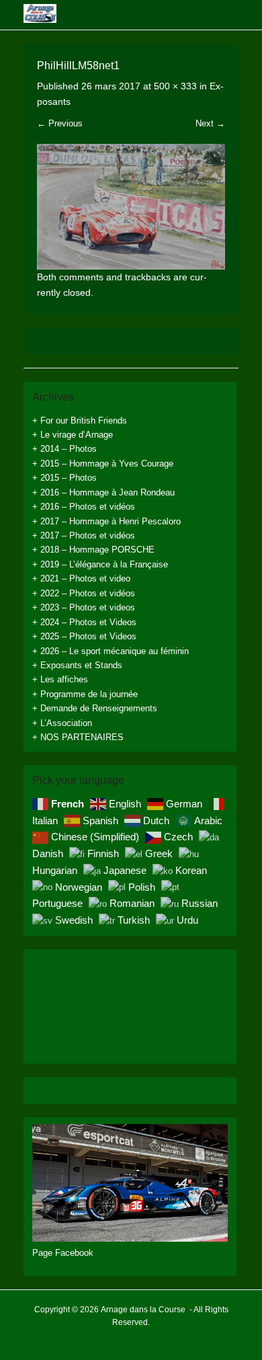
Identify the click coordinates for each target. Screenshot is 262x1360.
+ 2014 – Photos (64, 449)
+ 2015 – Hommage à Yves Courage (102, 463)
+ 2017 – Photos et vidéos (83, 535)
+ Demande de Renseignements (94, 708)
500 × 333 (175, 86)
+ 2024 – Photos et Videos (84, 622)
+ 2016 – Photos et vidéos (83, 507)
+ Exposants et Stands (77, 665)
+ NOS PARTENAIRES (78, 737)
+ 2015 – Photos (64, 478)
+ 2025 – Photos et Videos (84, 636)
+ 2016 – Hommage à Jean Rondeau (103, 492)
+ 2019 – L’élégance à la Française (100, 564)
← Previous (60, 123)
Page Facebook (62, 1253)
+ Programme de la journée (85, 694)
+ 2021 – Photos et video (81, 578)
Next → (210, 123)
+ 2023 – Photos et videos (83, 607)
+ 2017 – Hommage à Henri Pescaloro (106, 521)
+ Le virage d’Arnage (72, 435)
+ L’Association (62, 723)
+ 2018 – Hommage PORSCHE (93, 550)
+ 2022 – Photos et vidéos (83, 593)
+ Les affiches (60, 679)
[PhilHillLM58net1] (131, 206)
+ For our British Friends (79, 420)
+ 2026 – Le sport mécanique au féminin (110, 651)
